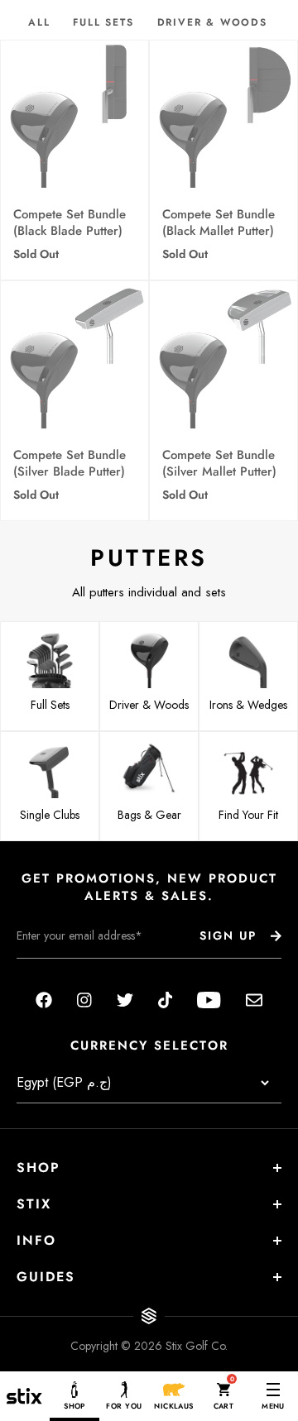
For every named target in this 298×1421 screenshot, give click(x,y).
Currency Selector (149, 1046)
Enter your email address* (69, 971)
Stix (34, 1203)
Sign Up (228, 935)
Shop (38, 1167)
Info (36, 1240)
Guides (46, 1276)
